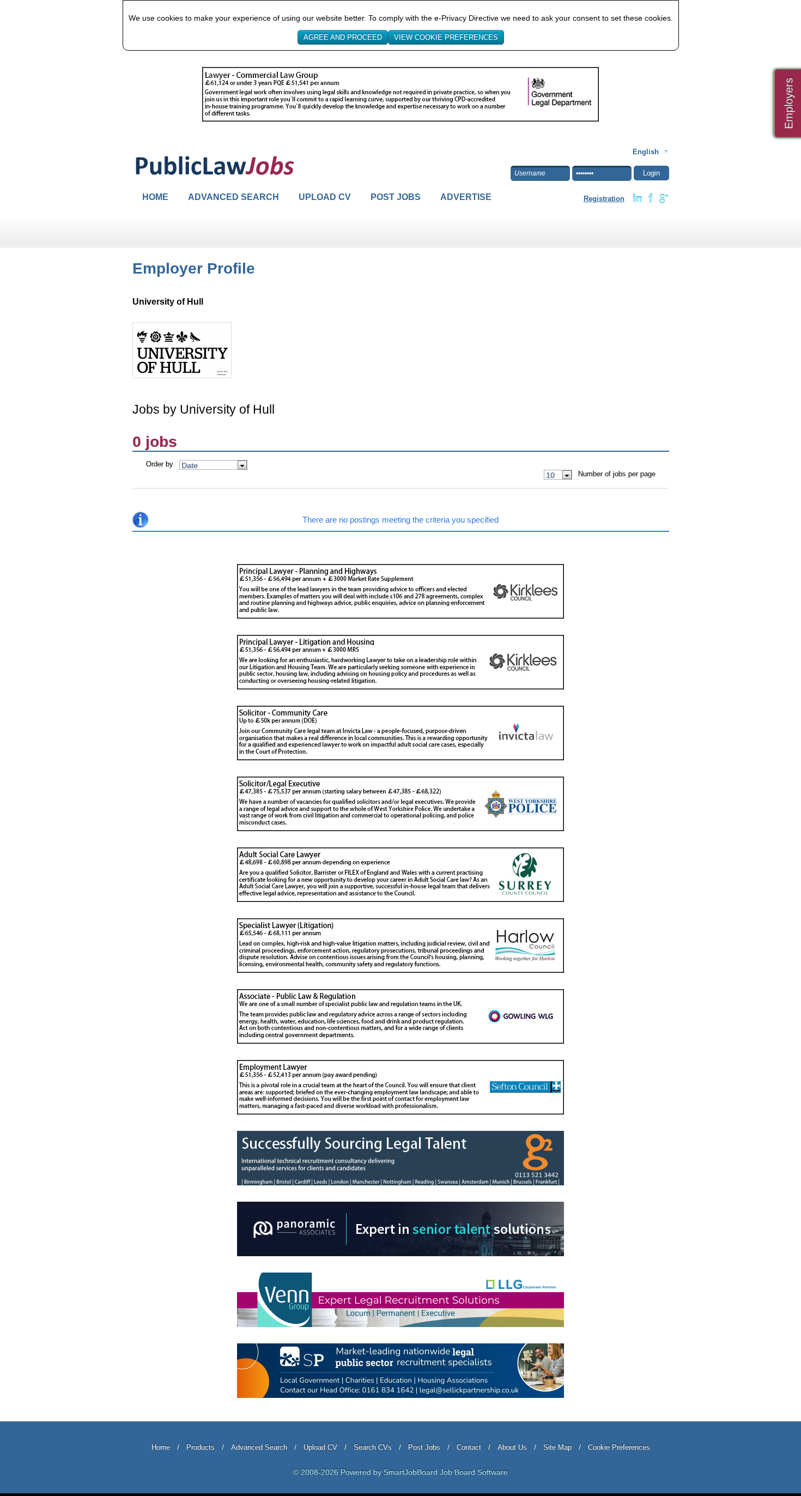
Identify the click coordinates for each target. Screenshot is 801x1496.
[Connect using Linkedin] (637, 198)
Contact (469, 1447)
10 (550, 475)
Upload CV (325, 197)
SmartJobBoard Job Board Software (446, 1472)
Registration (604, 199)
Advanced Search (233, 197)
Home (155, 197)
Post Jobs (396, 197)
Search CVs (373, 1447)
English (646, 152)
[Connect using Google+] (663, 198)
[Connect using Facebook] (650, 198)
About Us (512, 1447)
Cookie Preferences (619, 1447)
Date (189, 465)
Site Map (557, 1447)
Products (200, 1447)
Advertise (465, 197)
